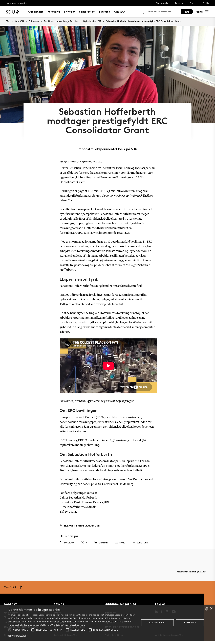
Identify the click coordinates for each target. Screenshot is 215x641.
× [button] (211, 608)
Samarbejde (87, 11)
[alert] (107, 623)
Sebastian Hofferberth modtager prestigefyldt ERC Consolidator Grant (143, 21)
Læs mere (80, 624)
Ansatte (179, 3)
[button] (10, 630)
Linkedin (103, 542)
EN (207, 3)
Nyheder (69, 11)
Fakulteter (34, 21)
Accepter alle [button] (157, 622)
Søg (187, 11)
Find (192, 3)
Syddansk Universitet (17, 3)
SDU (8, 21)
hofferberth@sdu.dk (82, 507)
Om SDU (119, 11)
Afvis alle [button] (190, 622)
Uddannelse (36, 11)
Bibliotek (104, 11)
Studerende (162, 3)
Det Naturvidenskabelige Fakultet (61, 21)
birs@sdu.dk (85, 162)
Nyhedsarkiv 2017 (92, 21)
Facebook (69, 542)
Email (122, 542)
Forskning (54, 11)
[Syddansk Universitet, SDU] (13, 11)
